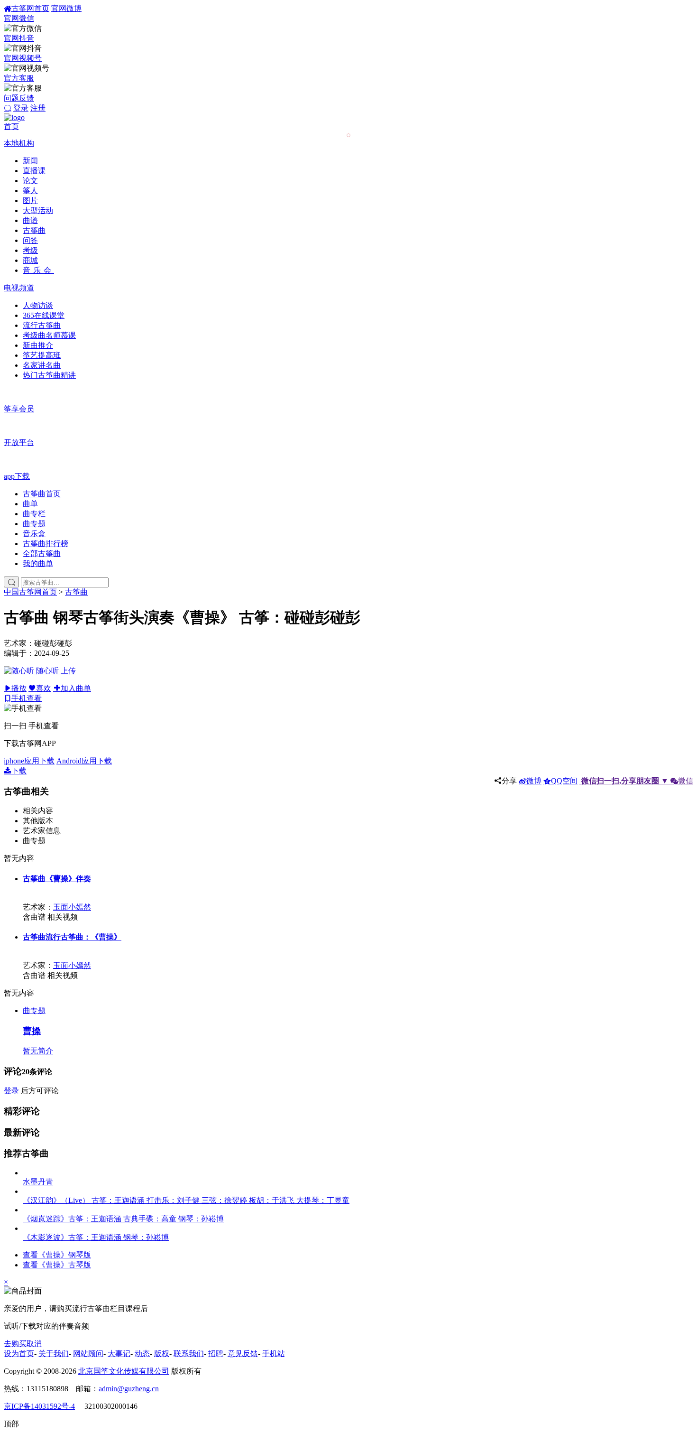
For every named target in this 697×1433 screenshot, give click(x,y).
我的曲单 (38, 563)
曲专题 (34, 524)
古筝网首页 (30, 8)
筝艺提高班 (42, 355)
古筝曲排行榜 (45, 544)
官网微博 (66, 8)
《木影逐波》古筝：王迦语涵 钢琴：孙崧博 (96, 1237)
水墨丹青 (38, 1182)
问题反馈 (19, 98)
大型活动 (38, 210)
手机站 (273, 1353)
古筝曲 (34, 230)
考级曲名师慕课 (49, 335)
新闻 (30, 161)
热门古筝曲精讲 (49, 375)
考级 (30, 250)
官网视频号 (23, 58)
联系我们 (189, 1353)
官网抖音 (19, 38)
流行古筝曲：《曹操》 (72, 937)
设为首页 (19, 1353)
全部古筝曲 (42, 553)
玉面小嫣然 (72, 907)
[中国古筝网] (14, 117)
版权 (161, 1353)
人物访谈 (38, 305)
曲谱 (30, 220)
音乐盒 (34, 534)
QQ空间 (564, 781)
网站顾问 (88, 1353)
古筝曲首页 (42, 494)
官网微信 (19, 18)
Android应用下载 (84, 761)
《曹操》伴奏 (57, 879)
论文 (30, 181)
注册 (38, 108)
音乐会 (38, 270)
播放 (19, 688)
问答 (30, 240)
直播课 (34, 171)
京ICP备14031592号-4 (39, 1406)
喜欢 (43, 688)
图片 (30, 200)
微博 (533, 781)
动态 (142, 1353)
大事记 (119, 1353)
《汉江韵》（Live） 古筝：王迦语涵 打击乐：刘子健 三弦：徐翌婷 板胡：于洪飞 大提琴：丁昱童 (186, 1200)
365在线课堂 (43, 315)
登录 (20, 108)
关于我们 (53, 1353)
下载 (19, 771)
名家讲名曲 (42, 365)
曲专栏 (34, 514)
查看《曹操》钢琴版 (57, 1255)
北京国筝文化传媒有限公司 (123, 1371)
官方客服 (19, 78)
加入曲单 (76, 688)
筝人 (30, 190)
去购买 (15, 1344)
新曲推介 (38, 345)
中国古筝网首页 (30, 592)
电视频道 (19, 288)
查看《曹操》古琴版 (57, 1265)
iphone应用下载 (29, 761)
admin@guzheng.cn (129, 1389)
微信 (637, 781)
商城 (30, 260)
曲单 (30, 504)
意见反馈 (243, 1353)
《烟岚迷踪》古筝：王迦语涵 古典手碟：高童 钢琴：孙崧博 (123, 1219)
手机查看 (26, 698)
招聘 (215, 1353)
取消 (34, 1344)
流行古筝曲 (42, 325)
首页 (11, 126)
